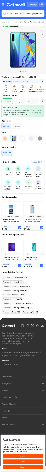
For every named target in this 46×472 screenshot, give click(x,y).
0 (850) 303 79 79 (10, 364)
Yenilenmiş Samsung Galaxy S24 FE (16, 286)
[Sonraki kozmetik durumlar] (42, 101)
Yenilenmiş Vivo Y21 (30, 312)
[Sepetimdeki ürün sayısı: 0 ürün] (41, 4)
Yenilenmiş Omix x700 (11, 312)
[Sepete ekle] (19, 227)
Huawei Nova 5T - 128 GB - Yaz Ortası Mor (11, 258)
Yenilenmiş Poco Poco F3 (12, 299)
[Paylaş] (43, 35)
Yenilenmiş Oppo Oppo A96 (13, 295)
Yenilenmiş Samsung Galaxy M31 (15, 290)
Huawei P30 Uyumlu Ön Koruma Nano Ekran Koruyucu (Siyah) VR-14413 (33, 221)
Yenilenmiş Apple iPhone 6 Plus (15, 278)
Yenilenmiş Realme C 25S (12, 282)
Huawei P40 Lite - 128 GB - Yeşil (32, 258)
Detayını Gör (21, 115)
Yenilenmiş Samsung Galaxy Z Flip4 (16, 308)
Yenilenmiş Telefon (20, 22)
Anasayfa (5, 22)
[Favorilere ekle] (43, 30)
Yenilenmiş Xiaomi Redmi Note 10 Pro (17, 303)
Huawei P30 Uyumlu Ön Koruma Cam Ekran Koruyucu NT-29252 (11, 221)
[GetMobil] (16, 5)
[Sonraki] (43, 215)
